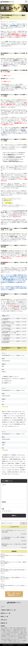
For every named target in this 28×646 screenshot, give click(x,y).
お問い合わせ (4, 619)
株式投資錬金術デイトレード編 (17, 25)
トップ (2, 606)
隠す (8, 315)
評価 (3, 508)
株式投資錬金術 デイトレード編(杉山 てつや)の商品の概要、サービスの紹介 (14, 322)
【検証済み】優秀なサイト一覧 (8, 610)
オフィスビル (20, 299)
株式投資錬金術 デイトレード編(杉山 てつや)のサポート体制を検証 (14, 335)
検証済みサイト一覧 (5, 613)
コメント (4, 484)
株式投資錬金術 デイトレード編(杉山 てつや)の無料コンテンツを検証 (14, 325)
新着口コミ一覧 (4, 616)
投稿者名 (4, 502)
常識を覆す (23, 130)
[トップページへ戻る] (14, 8)
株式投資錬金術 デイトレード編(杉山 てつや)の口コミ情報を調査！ (14, 338)
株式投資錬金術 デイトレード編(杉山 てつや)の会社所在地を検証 (14, 341)
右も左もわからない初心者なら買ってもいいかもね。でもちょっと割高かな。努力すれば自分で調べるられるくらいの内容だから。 (14, 288)
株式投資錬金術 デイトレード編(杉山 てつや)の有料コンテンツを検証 (14, 329)
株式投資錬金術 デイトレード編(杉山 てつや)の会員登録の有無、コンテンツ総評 (14, 332)
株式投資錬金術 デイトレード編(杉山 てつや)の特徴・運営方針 (14, 319)
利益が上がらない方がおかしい (10, 132)
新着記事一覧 (4, 623)
